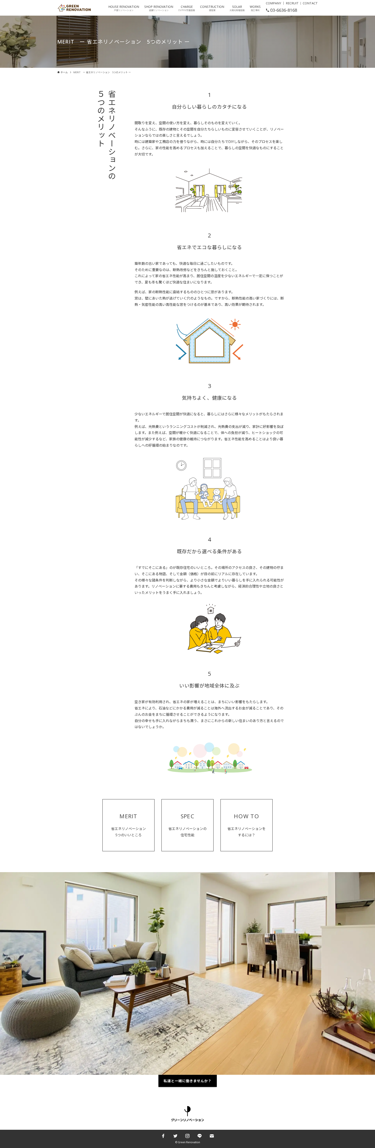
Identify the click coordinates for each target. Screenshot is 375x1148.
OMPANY (274, 3)
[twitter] (175, 1135)
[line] (199, 1135)
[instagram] (187, 1135)
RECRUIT (292, 3)
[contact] (211, 1135)
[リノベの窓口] (74, 7)
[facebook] (163, 1135)
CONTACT (310, 3)
